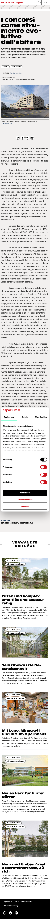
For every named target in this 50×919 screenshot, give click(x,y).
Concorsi (16, 67)
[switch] (43, 467)
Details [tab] (25, 417)
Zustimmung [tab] (9, 417)
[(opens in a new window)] (32, 137)
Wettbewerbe (13, 560)
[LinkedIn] (22, 137)
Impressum (7, 901)
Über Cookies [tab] (41, 417)
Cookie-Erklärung (10, 905)
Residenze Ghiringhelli (38, 294)
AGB (17, 901)
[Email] (27, 137)
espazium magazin (15, 564)
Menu (46, 2)
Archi (5, 67)
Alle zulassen (25, 493)
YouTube (4, 913)
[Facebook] (17, 137)
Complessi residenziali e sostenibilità (16, 523)
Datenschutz (26, 901)
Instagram (16, 913)
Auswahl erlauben (25, 499)
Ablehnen (25, 506)
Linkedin (10, 913)
